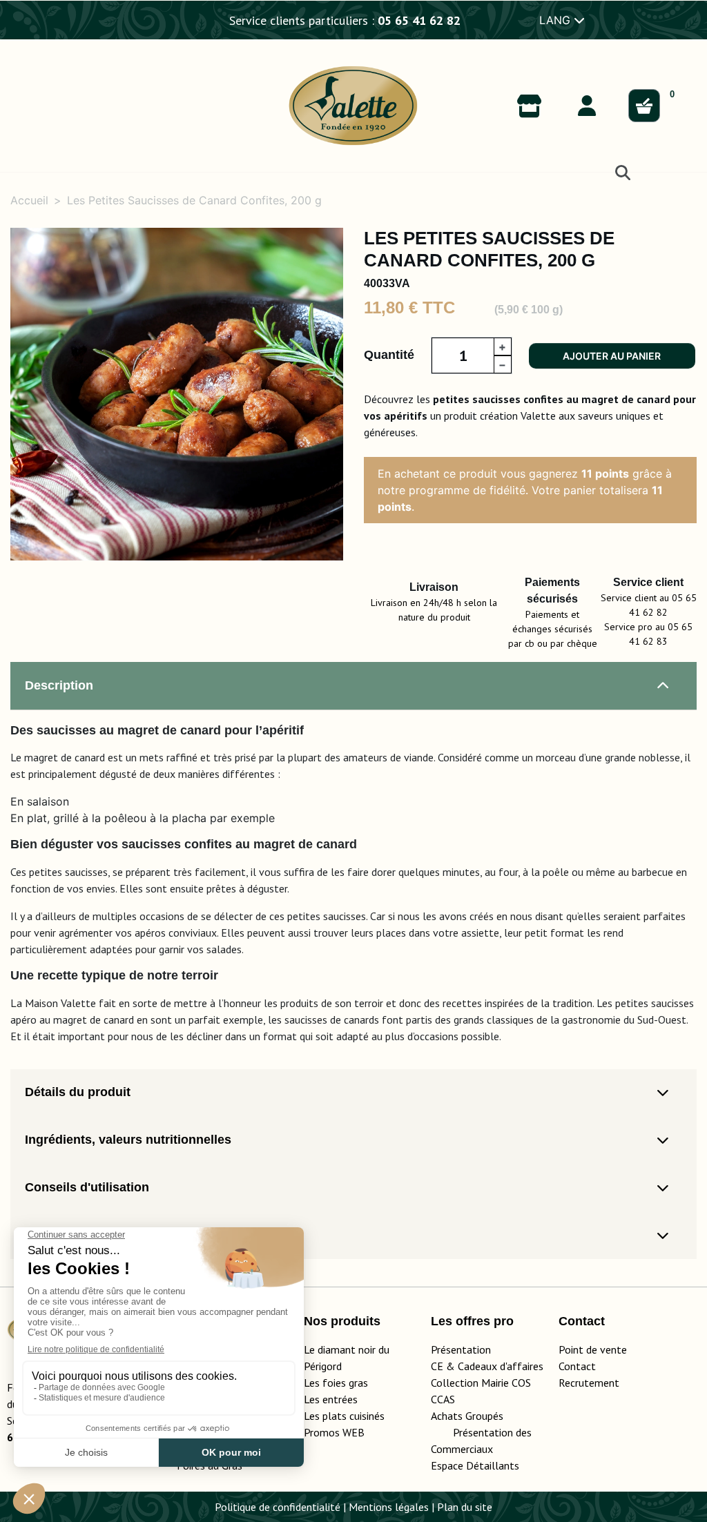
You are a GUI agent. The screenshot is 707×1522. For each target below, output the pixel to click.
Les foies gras (336, 1382)
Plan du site (464, 1507)
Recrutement (589, 1382)
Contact (577, 1366)
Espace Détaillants (475, 1465)
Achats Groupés (467, 1416)
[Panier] (644, 105)
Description (59, 685)
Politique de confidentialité (277, 1507)
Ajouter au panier (612, 356)
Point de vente (593, 1349)
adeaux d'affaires (503, 1366)
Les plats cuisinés (344, 1416)
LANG (556, 20)
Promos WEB (334, 1432)
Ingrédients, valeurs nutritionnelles (128, 1140)
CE (437, 1366)
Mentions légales (389, 1507)
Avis (37, 1235)
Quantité (389, 355)
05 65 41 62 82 (419, 20)
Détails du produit (77, 1092)
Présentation (461, 1349)
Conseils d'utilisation (87, 1187)
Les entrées (331, 1399)
